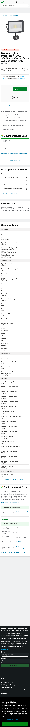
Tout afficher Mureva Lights (10, 15)
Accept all (15, 724)
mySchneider (21, 78)
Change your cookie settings (15, 719)
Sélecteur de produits (7, 687)
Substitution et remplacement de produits (13, 690)
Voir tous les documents (10, 193)
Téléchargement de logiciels (9, 685)
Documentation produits (8, 682)
